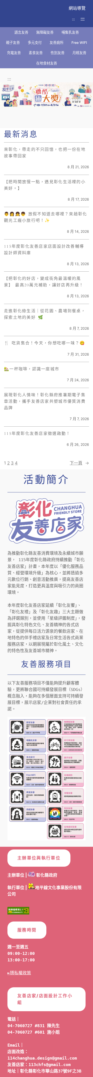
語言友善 (21, 32)
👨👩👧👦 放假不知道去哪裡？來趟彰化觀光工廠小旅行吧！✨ (45, 217)
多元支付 (35, 42)
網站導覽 (77, 8)
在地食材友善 (46, 63)
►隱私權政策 (19, 972)
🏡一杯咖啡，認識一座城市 (31, 369)
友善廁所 (56, 42)
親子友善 (13, 42)
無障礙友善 (45, 32)
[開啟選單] (83, 19)
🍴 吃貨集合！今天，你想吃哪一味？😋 (44, 343)
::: (73, 19)
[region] (46, 103)
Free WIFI (79, 42)
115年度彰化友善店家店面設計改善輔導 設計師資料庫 (44, 250)
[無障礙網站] (18, 912)
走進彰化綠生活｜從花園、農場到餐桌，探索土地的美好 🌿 (45, 314)
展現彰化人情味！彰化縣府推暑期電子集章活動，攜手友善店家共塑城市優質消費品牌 (45, 401)
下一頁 (79, 463)
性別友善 (57, 53)
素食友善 (36, 53)
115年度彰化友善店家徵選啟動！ (37, 433)
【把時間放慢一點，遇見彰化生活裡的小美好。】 (45, 185)
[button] (46, 95)
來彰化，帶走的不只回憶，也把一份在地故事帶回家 (45, 153)
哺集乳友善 (70, 32)
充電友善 (14, 53)
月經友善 (79, 53)
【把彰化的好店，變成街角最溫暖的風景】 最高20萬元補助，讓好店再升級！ (44, 282)
